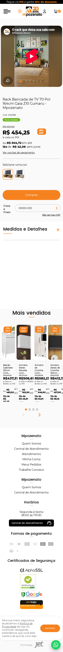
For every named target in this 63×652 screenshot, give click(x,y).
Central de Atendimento (31, 448)
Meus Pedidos (31, 464)
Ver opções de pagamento (19, 152)
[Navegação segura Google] (31, 597)
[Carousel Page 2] (24, 81)
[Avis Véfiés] (31, 608)
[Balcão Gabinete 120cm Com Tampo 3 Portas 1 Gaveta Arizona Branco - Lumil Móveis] (8, 342)
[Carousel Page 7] (43, 81)
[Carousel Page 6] (39, 81)
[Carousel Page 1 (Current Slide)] (21, 81)
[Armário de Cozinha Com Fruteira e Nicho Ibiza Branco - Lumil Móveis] (39, 342)
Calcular (56, 208)
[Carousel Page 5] (35, 81)
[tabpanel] (8, 362)
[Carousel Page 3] (28, 81)
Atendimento (31, 454)
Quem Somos (31, 443)
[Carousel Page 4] (32, 81)
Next (39, 415)
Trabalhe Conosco (31, 469)
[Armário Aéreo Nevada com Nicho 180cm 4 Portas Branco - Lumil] (24, 342)
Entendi (50, 628)
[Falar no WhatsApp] (56, 645)
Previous (23, 415)
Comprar (31, 195)
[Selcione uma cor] (19, 174)
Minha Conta (31, 459)
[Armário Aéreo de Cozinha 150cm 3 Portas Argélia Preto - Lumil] (55, 342)
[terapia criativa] (32, 11)
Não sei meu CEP (51, 215)
